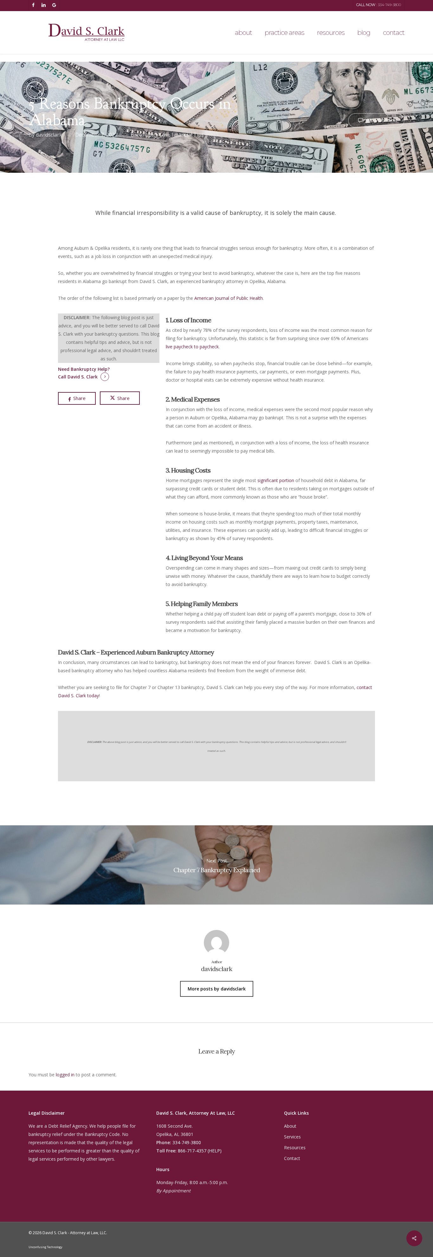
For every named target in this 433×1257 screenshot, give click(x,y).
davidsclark (49, 134)
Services (292, 1137)
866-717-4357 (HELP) (200, 1151)
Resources (295, 1147)
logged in (65, 1075)
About (290, 1126)
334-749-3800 (186, 1142)
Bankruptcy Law (150, 134)
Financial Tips (187, 134)
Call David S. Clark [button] (78, 377)
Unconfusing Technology (45, 1247)
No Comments (381, 120)
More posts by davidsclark (217, 989)
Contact (292, 1158)
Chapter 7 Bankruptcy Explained (216, 865)
